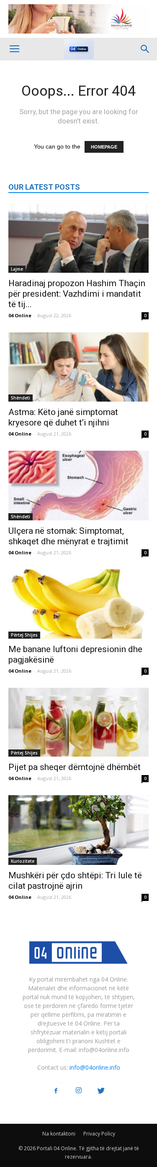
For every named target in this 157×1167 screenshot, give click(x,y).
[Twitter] (101, 1091)
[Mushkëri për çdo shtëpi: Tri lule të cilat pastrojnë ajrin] (78, 829)
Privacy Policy (99, 1133)
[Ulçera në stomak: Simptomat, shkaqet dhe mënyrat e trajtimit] (78, 485)
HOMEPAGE (104, 146)
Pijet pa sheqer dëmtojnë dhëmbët (74, 767)
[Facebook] (56, 1091)
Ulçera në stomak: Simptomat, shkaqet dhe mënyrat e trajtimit (68, 536)
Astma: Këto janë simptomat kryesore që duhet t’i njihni (63, 417)
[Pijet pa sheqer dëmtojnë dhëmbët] (78, 722)
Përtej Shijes (24, 635)
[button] (145, 49)
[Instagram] (78, 1091)
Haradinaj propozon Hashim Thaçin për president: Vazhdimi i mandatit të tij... (76, 293)
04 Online (19, 315)
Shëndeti (20, 398)
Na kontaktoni (58, 1133)
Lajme (17, 269)
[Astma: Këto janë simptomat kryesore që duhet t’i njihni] (78, 367)
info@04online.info (94, 1067)
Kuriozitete (22, 861)
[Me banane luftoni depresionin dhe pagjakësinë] (78, 604)
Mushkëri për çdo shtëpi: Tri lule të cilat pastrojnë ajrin (75, 880)
